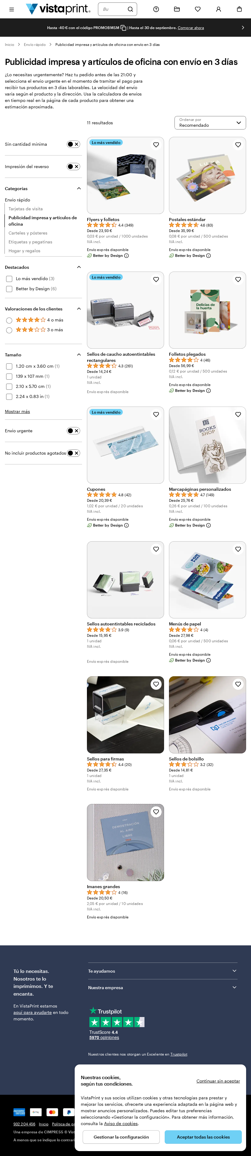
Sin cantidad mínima (26, 144)
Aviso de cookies (121, 1123)
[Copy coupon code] (123, 28)
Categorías (16, 188)
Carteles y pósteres (28, 232)
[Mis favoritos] (197, 9)
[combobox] (113, 9)
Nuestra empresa (105, 987)
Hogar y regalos (24, 250)
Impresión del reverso (27, 166)
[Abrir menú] (11, 9)
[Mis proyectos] (177, 9)
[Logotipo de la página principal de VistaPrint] (58, 9)
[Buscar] (130, 9)
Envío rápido (35, 44)
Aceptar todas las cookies (203, 1136)
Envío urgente (18, 430)
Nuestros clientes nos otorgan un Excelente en (137, 1054)
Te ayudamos (101, 971)
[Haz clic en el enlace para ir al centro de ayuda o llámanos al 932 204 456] (156, 9)
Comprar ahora (191, 27)
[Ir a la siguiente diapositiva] (243, 27)
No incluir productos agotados (35, 453)
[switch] (73, 144)
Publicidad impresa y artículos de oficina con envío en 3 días (107, 44)
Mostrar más (17, 411)
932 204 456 (24, 1124)
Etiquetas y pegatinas (30, 241)
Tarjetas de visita (26, 208)
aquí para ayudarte (32, 1012)
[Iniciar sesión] (218, 9)
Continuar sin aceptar (218, 1080)
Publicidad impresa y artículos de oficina (43, 221)
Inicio (9, 44)
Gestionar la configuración (121, 1136)
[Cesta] (239, 9)
